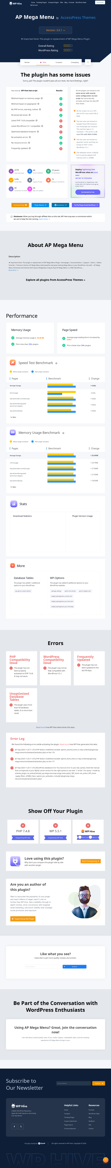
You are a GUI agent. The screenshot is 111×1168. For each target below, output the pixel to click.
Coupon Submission (70, 1121)
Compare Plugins (53, 2)
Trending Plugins (41, 2)
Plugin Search (68, 1125)
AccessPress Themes (78, 17)
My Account (34, 5)
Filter (61, 2)
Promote (71, 2)
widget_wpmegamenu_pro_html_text (62, 601)
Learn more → (44, 219)
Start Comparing (89, 861)
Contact (91, 1129)
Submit (74, 967)
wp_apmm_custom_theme (23, 591)
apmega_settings (56, 591)
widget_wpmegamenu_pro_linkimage (62, 606)
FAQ (90, 1125)
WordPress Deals (81, 2)
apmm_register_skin (85, 591)
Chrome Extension (70, 1129)
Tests (44, 62)
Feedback (92, 1121)
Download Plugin (19, 205)
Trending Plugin (69, 1117)
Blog (66, 2)
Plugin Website (39, 205)
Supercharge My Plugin (24, 919)
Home (33, 2)
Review (27, 62)
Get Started (100, 2)
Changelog (75, 62)
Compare (59, 62)
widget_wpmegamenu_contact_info (61, 596)
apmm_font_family (70, 591)
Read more (40, 727)
